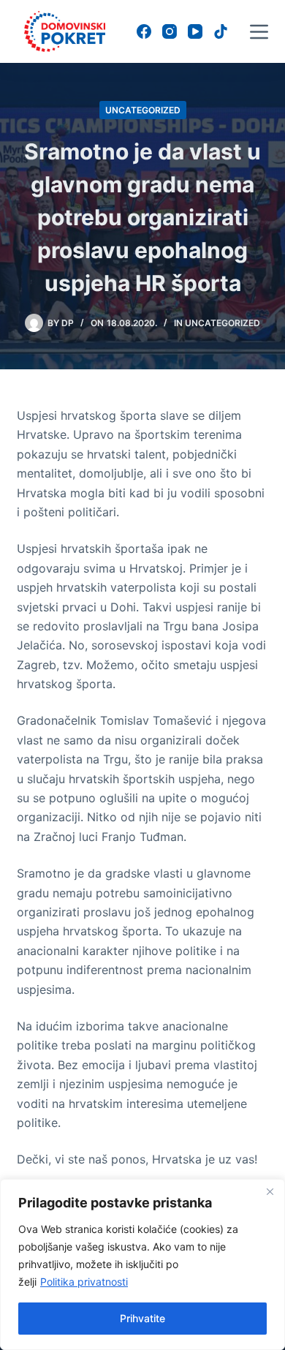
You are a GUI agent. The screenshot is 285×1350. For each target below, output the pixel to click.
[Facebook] (144, 31)
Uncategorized (142, 110)
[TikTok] (220, 31)
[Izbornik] (259, 32)
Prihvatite (142, 1318)
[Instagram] (169, 31)
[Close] (269, 1191)
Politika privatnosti (84, 1281)
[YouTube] (195, 31)
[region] (142, 1264)
